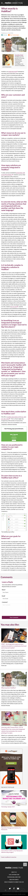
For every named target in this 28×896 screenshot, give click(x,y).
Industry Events (14, 879)
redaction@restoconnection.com (14, 882)
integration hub (12, 71)
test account (14, 306)
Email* (3, 596)
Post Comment (14, 617)
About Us (14, 872)
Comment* (5, 602)
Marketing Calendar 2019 (8, 806)
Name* (4, 589)
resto (14, 2)
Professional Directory (14, 877)
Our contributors (14, 874)
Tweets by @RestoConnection (8, 857)
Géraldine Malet (19, 55)
